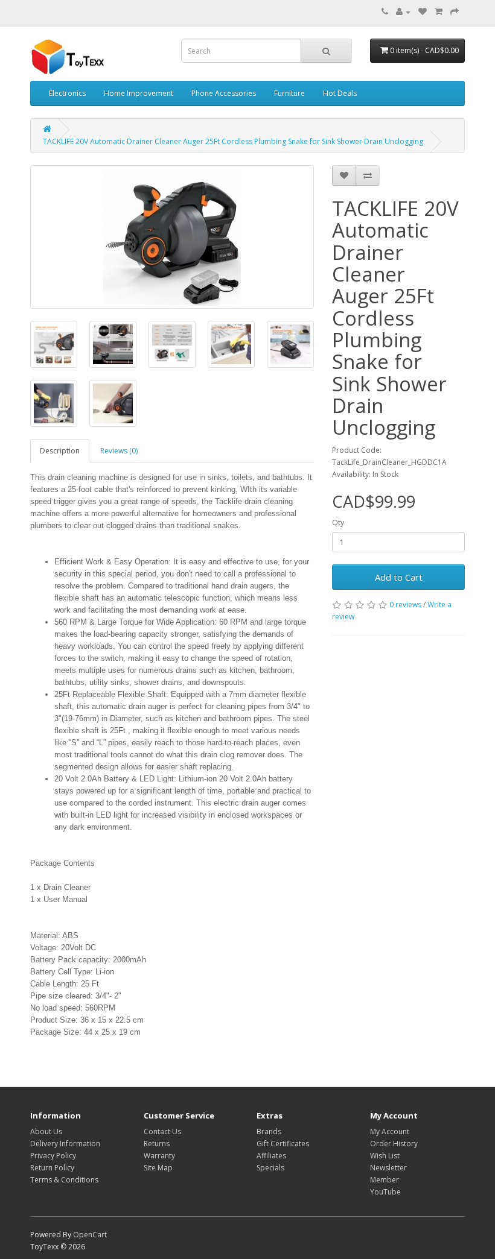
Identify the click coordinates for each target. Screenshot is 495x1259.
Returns (157, 1143)
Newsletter (388, 1168)
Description (60, 451)
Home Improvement (138, 93)
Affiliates (271, 1155)
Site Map (158, 1168)
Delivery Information (65, 1143)
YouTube (385, 1192)
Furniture (289, 93)
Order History (394, 1143)
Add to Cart (399, 577)
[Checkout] (454, 12)
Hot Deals (340, 93)
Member (384, 1180)
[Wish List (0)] (422, 12)
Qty (338, 522)
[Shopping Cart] (438, 12)
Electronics (67, 93)
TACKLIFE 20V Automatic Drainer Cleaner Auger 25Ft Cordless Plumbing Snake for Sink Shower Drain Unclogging (233, 141)
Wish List (385, 1155)
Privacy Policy (53, 1155)
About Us (46, 1131)
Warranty (159, 1155)
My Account (389, 1131)
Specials (270, 1168)
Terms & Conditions (64, 1180)
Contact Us (162, 1131)
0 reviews (405, 604)
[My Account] (403, 12)
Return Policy (52, 1168)
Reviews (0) (119, 451)
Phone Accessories (223, 93)
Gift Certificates (283, 1143)
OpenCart (90, 1234)
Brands (269, 1131)
